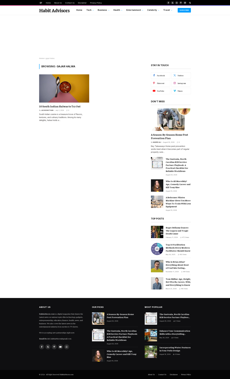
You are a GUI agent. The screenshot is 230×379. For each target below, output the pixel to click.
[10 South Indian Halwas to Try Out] (64, 88)
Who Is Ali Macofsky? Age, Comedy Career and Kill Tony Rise (178, 184)
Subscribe (184, 10)
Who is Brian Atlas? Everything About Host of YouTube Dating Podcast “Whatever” (177, 264)
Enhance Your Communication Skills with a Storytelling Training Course (174, 332)
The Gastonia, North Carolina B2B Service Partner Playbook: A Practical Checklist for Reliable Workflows (177, 165)
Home (48, 3)
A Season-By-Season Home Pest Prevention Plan (169, 136)
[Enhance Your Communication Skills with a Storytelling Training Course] (151, 335)
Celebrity (152, 10)
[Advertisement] (115, 36)
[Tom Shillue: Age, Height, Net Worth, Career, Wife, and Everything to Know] (157, 283)
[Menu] (41, 2)
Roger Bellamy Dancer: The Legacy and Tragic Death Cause (177, 230)
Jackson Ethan (47, 110)
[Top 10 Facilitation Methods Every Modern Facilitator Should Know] (157, 249)
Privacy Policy (96, 3)
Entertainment (133, 10)
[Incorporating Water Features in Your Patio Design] (151, 352)
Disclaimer (82, 3)
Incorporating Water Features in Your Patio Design (175, 349)
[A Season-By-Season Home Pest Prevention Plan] (171, 119)
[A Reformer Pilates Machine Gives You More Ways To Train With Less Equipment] (157, 202)
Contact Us (70, 3)
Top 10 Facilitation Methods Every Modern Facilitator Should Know (178, 247)
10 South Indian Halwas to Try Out (60, 106)
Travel (166, 10)
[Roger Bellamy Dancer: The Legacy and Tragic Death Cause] (157, 232)
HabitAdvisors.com (46, 314)
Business (102, 10)
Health (116, 10)
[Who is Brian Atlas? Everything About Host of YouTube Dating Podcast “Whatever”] (157, 266)
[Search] (190, 2)
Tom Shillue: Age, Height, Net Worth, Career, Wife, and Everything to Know (178, 281)
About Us (58, 3)
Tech (89, 10)
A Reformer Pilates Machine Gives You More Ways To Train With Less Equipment (178, 202)
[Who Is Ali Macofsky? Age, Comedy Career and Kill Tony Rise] (157, 185)
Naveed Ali (157, 142)
